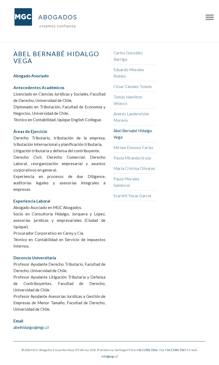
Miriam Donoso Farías (133, 147)
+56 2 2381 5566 (146, 350)
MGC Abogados (45, 18)
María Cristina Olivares (134, 168)
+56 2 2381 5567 (175, 350)
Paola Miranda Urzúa (132, 157)
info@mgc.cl (109, 356)
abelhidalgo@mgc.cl (31, 327)
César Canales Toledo (133, 86)
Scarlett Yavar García (132, 195)
